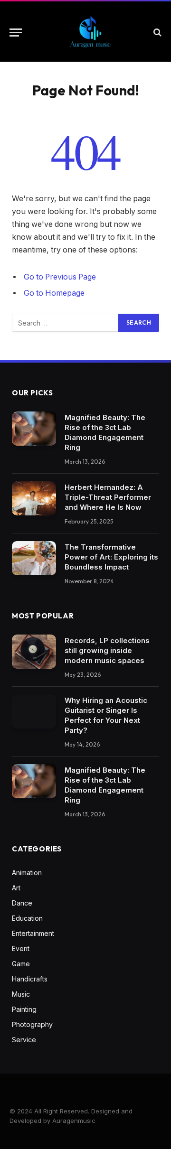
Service (24, 1040)
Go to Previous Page (60, 276)
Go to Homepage (54, 293)
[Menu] (16, 32)
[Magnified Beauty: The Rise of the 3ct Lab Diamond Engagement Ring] (34, 428)
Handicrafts (30, 979)
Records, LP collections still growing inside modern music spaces (107, 650)
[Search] (157, 32)
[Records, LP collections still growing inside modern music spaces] (34, 652)
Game (21, 964)
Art (16, 888)
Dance (22, 903)
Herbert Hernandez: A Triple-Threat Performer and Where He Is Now (108, 497)
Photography (32, 1024)
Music (21, 994)
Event (20, 948)
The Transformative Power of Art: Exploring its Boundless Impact (111, 556)
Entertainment (33, 933)
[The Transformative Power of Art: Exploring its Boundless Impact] (34, 558)
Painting (24, 1009)
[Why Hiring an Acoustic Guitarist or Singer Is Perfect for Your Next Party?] (34, 711)
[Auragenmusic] (90, 32)
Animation (27, 873)
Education (27, 918)
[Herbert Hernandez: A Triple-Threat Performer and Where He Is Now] (34, 498)
